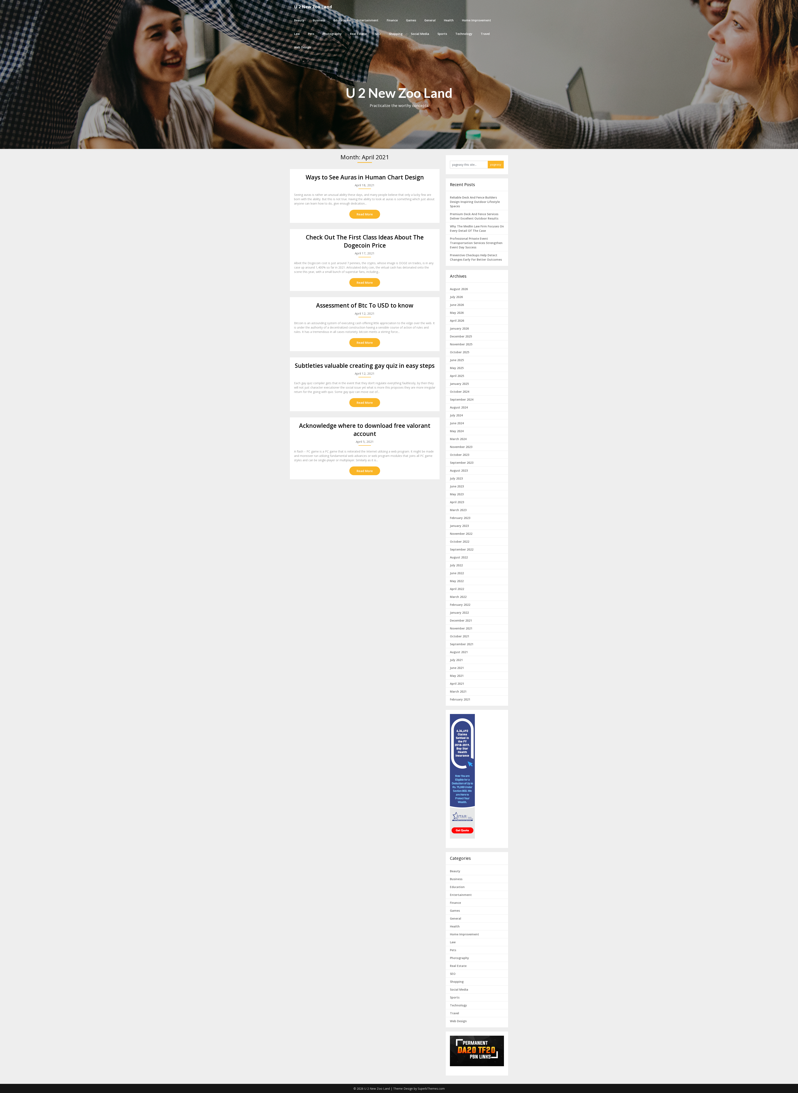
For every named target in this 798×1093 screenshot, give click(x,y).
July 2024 (456, 415)
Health (449, 20)
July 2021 (456, 660)
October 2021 (459, 636)
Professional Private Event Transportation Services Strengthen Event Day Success (476, 243)
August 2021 (459, 652)
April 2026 (457, 321)
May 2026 (457, 313)
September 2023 (461, 463)
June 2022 (457, 573)
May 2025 (457, 368)
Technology (463, 34)
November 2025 (461, 344)
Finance (392, 20)
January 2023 (459, 526)
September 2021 (461, 644)
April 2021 (457, 684)
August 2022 (459, 557)
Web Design (302, 47)
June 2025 (457, 360)
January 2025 (459, 384)
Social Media (420, 34)
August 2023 (459, 470)
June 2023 (457, 486)
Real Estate (358, 34)
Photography (332, 34)
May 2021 (457, 676)
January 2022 (459, 613)
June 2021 (457, 668)
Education (341, 20)
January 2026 (459, 328)
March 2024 (458, 439)
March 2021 (458, 691)
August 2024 (459, 407)
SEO (378, 34)
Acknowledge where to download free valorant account (364, 430)
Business (319, 20)
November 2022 (461, 534)
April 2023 (457, 502)
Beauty (299, 20)
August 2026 (459, 289)
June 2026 (457, 305)
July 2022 (456, 565)
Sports (442, 34)
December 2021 (461, 620)
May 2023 (457, 494)
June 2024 (457, 423)
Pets (311, 34)
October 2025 (459, 352)
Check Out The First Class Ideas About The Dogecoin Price (365, 241)
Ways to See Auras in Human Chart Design (365, 177)
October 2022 (459, 541)
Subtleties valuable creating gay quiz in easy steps (365, 365)
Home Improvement (476, 20)
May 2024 (457, 431)
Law (297, 34)
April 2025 (457, 376)
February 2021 (460, 699)
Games (411, 20)
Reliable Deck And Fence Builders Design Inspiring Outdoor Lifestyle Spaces (475, 201)
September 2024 (461, 399)
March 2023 (458, 510)
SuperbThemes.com (431, 1089)
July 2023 (456, 478)
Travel (485, 34)
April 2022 (457, 589)
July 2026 (456, 297)
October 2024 (459, 392)
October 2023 (459, 455)
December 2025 (461, 336)
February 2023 (460, 518)
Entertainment (367, 20)
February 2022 (460, 605)
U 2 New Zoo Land (313, 7)
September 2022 (461, 549)
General (430, 20)
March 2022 (458, 597)
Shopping (396, 34)
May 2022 (457, 581)
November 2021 (461, 628)
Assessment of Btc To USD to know (364, 305)
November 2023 (461, 447)
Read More (365, 214)
